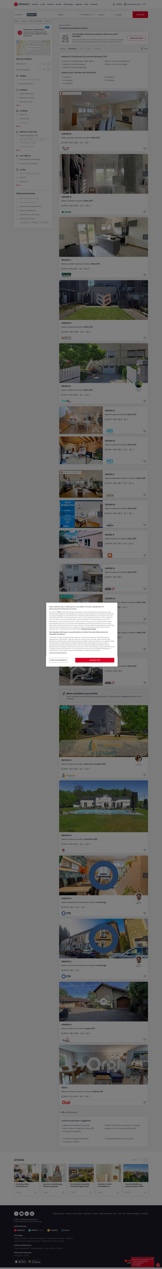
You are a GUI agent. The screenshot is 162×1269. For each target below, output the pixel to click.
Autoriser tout (94, 660)
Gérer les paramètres (58, 660)
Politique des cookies (88, 629)
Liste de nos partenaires (58, 653)
